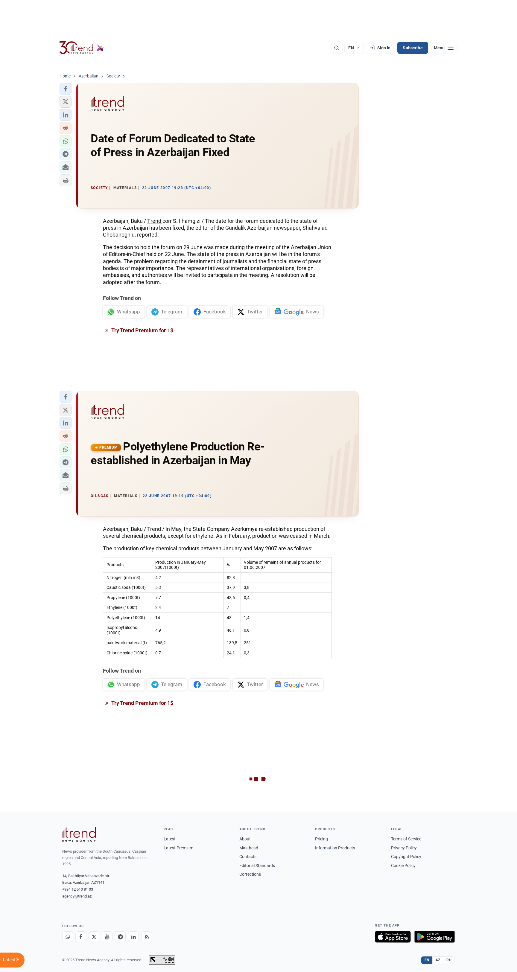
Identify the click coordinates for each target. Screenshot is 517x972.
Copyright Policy (406, 856)
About (245, 839)
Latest (170, 839)
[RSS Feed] (146, 936)
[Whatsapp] (67, 936)
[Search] (337, 48)
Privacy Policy (404, 847)
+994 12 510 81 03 (77, 889)
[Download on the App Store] (393, 937)
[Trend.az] (82, 47)
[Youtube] (107, 936)
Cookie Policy (403, 865)
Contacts (247, 856)
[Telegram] (120, 936)
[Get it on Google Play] (434, 937)
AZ (438, 960)
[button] (65, 89)
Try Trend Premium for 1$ (141, 330)
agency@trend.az (77, 896)
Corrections (250, 874)
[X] (94, 936)
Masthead (248, 847)
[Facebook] (80, 936)
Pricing (321, 839)
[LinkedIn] (133, 936)
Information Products (335, 847)
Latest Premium (178, 847)
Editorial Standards (257, 865)
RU (448, 960)
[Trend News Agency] (79, 834)
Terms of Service (406, 839)
